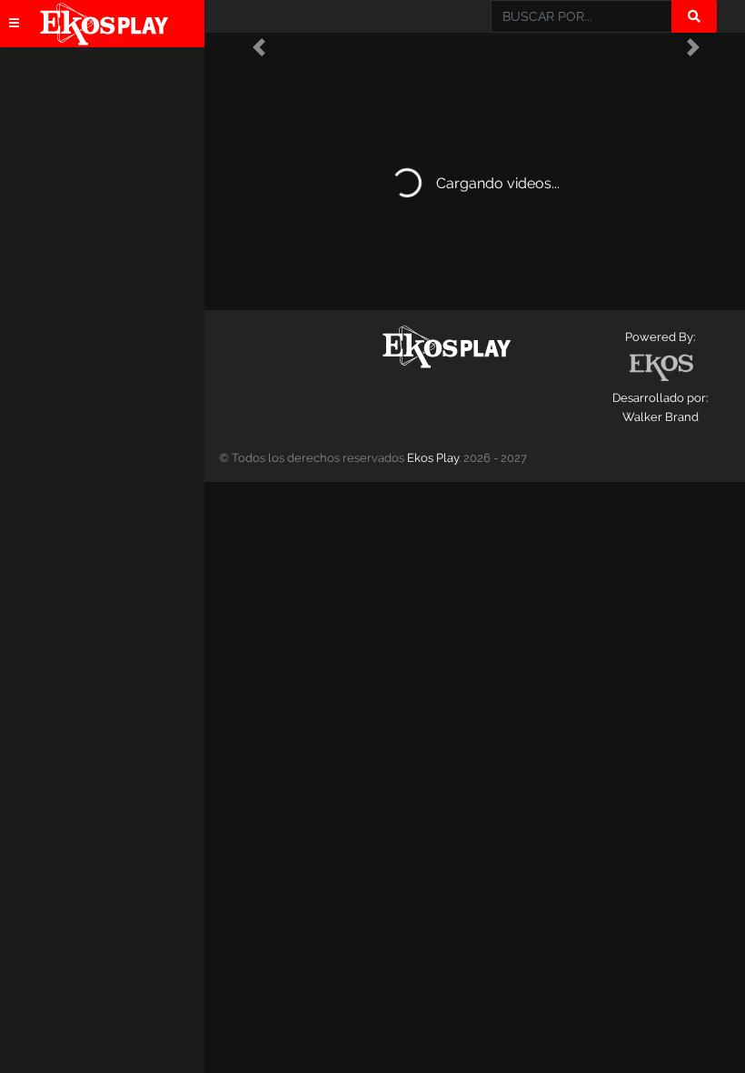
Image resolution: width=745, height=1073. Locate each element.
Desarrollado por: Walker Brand (660, 407)
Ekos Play (433, 458)
